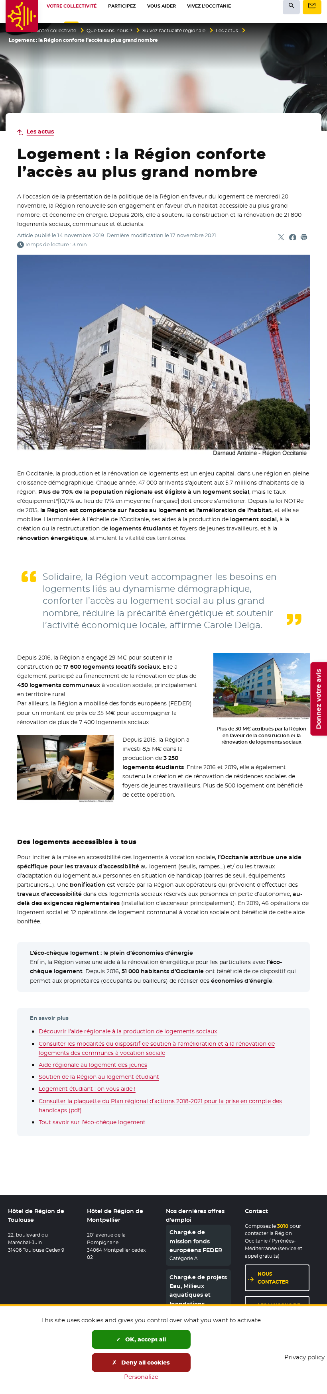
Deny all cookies (145, 1362)
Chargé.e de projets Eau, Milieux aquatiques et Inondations (198, 1291)
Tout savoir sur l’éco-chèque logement (92, 1122)
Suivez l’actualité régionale (173, 30)
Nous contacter (273, 1277)
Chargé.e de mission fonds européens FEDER (195, 1241)
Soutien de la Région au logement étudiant (99, 1076)
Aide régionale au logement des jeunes (93, 1064)
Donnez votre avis (318, 699)
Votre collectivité (56, 30)
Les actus (227, 30)
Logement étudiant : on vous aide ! (87, 1088)
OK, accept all (145, 1339)
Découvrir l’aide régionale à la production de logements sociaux (128, 1031)
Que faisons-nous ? (109, 30)
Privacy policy (304, 1357)
